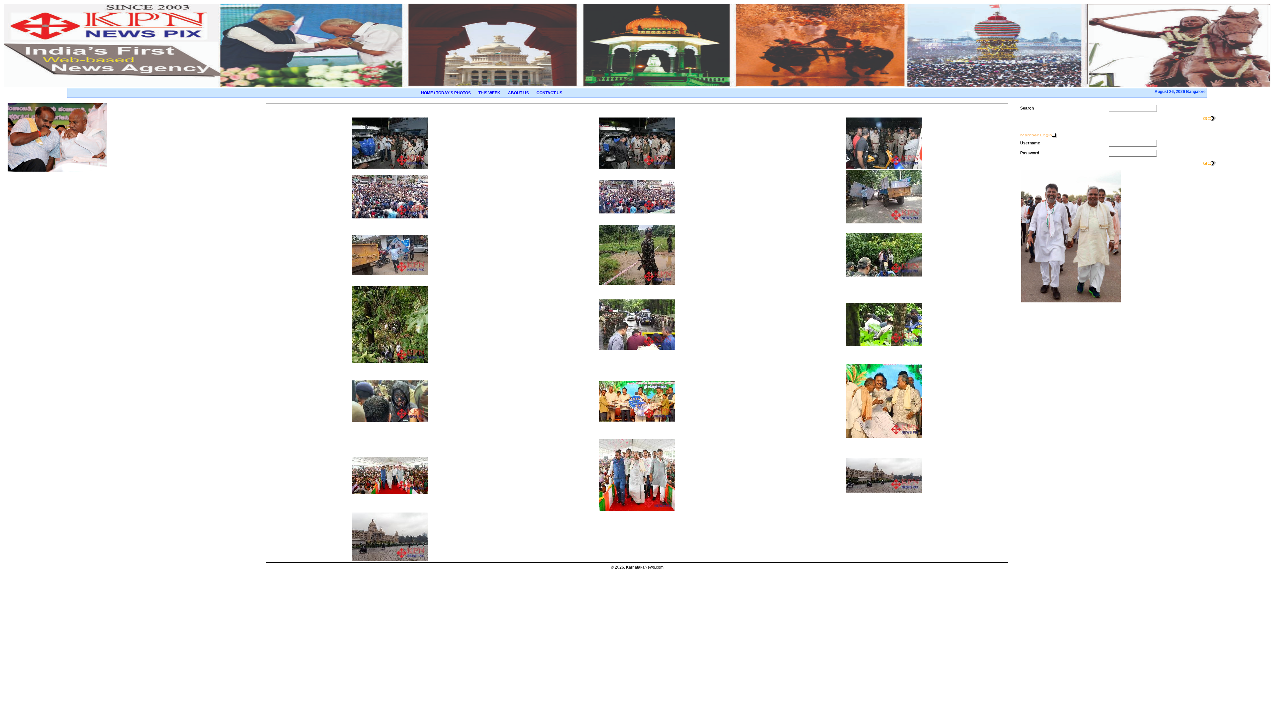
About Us (518, 93)
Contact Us (549, 93)
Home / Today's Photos (446, 93)
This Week (489, 93)
